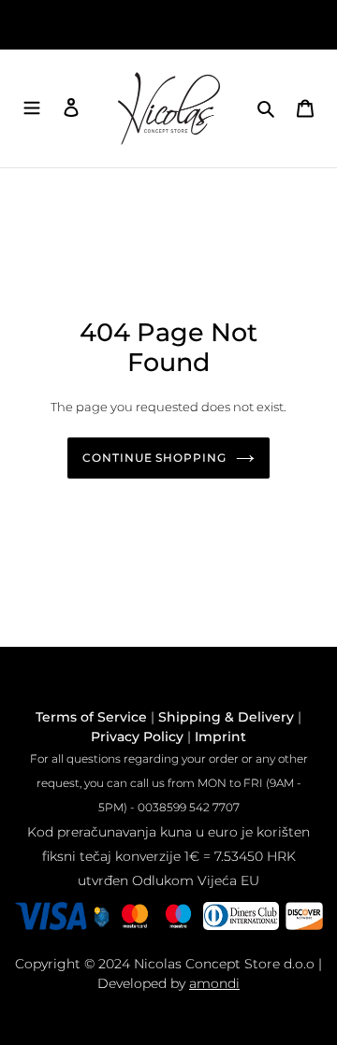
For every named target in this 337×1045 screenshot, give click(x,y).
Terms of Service (91, 717)
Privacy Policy (137, 736)
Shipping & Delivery (226, 717)
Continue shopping (154, 458)
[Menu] (31, 108)
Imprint (220, 736)
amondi (214, 983)
